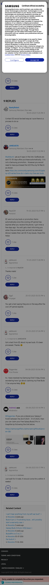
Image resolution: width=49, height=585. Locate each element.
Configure (14, 60)
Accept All (34, 60)
